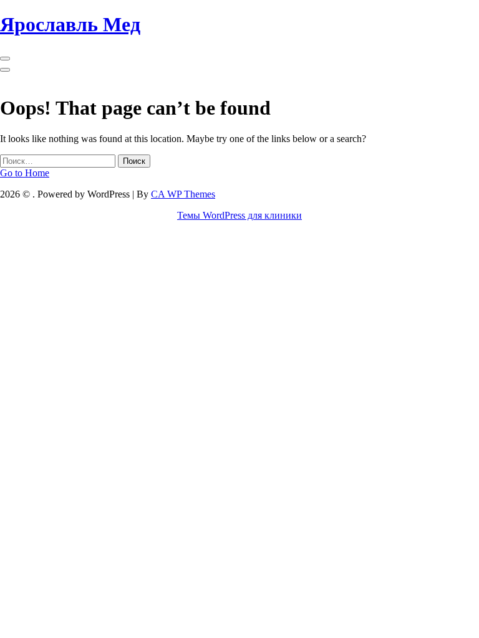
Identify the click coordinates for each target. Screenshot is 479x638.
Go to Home (24, 173)
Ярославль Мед (70, 24)
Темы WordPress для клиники (239, 215)
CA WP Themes (183, 194)
